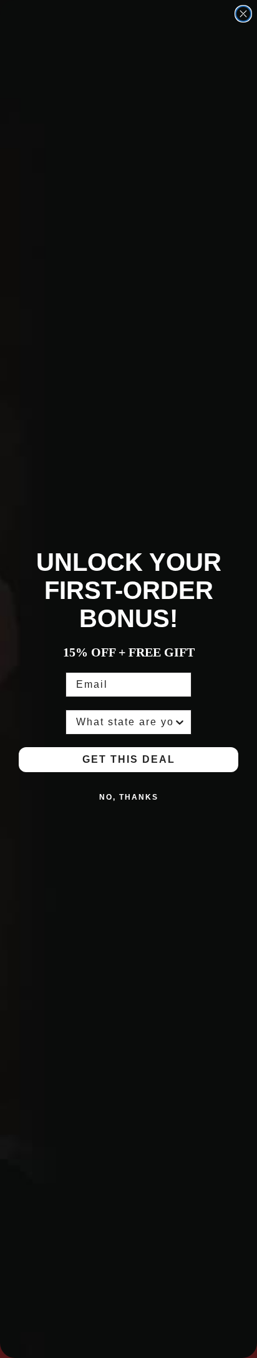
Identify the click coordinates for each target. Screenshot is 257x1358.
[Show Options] (179, 722)
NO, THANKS (128, 797)
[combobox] (124, 722)
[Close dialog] (243, 13)
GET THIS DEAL (128, 759)
